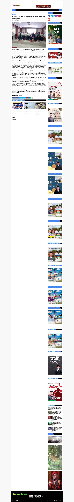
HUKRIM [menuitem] (26, 9)
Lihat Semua (14, 119)
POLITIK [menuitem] (30, 9)
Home (48, 500)
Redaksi (50, 500)
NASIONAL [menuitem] (17, 9)
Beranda (13, 12)
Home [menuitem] (14, 9)
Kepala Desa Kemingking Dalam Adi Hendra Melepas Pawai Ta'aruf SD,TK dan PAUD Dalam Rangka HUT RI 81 (29, 111)
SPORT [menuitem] (41, 9)
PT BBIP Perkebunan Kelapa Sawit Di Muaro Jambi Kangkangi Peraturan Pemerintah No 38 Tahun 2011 (56, 412)
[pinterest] (61, 1)
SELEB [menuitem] (44, 9)
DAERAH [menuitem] (22, 9)
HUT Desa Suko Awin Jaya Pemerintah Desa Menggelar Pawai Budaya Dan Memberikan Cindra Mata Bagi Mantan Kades (57, 429)
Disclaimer (16, 0)
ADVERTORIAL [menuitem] (54, 9)
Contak (13, 0)
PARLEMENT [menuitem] (48, 9)
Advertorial (16, 95)
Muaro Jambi (17, 12)
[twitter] (58, 1)
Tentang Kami (54, 500)
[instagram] (60, 1)
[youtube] (49, 19)
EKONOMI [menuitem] (34, 9)
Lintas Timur (15, 20)
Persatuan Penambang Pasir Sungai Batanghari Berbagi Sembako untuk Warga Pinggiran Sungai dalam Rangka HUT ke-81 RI (40, 111)
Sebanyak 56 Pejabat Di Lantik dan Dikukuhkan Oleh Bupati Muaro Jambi (56, 408)
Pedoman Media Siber (59, 500)
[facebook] (57, 1)
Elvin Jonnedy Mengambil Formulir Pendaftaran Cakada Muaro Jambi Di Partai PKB (56, 423)
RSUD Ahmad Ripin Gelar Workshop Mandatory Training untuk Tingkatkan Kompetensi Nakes (17, 111)
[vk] (55, 16)
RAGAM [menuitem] (38, 9)
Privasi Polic (19, 0)
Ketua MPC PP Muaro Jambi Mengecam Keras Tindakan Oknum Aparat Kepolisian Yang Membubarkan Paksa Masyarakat (57, 418)
